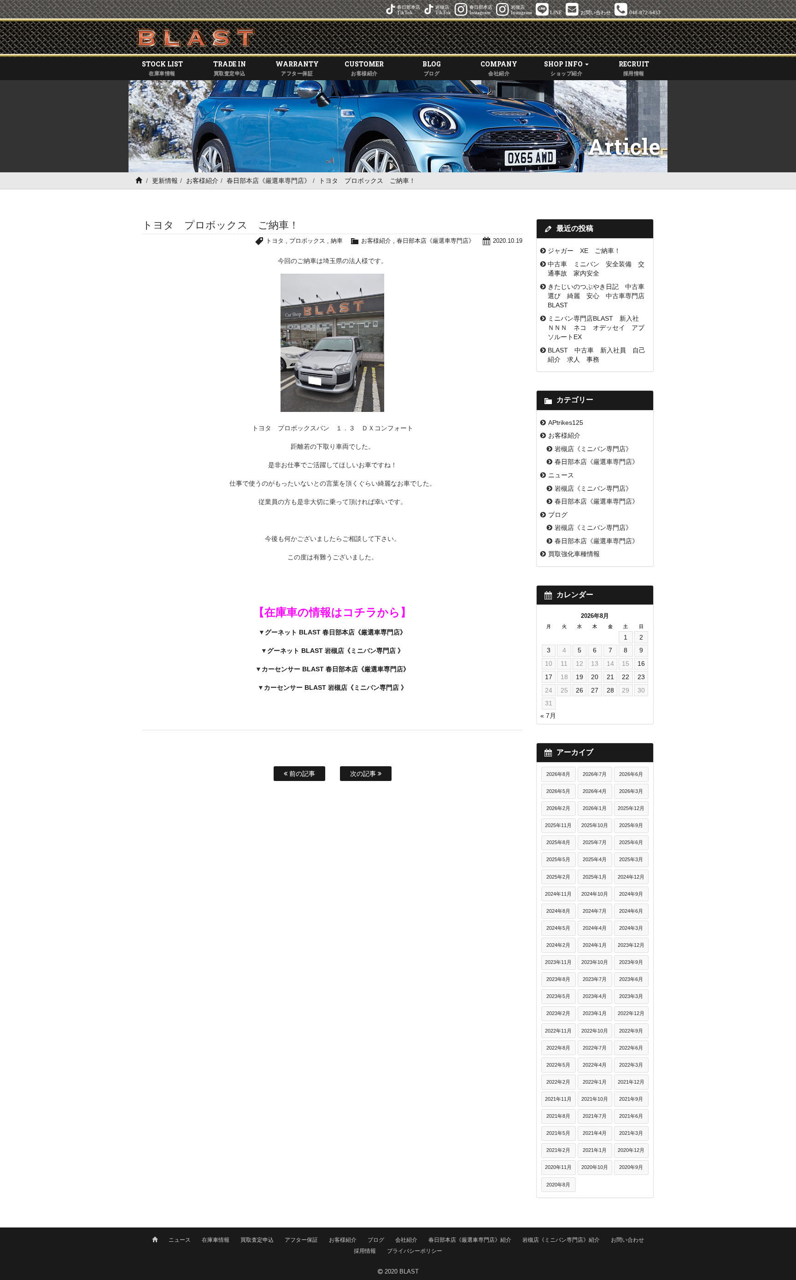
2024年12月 (631, 877)
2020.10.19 (507, 240)
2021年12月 (631, 1082)
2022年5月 (558, 1065)
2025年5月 (558, 859)
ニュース (561, 475)
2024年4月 (595, 928)
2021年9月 (631, 1099)
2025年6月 (631, 842)
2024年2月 (558, 945)
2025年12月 (631, 808)
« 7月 (548, 715)
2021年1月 (595, 1150)
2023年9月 (631, 962)
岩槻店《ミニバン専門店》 (593, 448)
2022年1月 (595, 1082)
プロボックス (307, 240)
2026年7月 (595, 774)
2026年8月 (558, 774)
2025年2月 (558, 877)
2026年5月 (558, 791)
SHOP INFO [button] (564, 67)
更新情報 (165, 180)
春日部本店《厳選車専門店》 (268, 180)
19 (579, 677)
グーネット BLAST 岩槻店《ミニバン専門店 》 (335, 650)
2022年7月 (595, 1048)
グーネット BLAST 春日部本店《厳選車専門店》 (335, 632)
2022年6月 (631, 1048)
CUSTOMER (364, 67)
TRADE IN (229, 67)
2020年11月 (558, 1167)
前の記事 (301, 773)
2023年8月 (558, 979)
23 (641, 677)
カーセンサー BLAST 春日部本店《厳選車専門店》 (336, 669)
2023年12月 (631, 945)
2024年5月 (558, 928)
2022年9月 (631, 1030)
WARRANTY (297, 67)
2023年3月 (631, 996)
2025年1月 (595, 877)
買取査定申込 (257, 1240)
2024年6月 (631, 911)
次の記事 (364, 773)
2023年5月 (558, 996)
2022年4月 (595, 1065)
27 (594, 690)
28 (610, 690)
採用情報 (365, 1251)
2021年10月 (594, 1099)
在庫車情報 (215, 1240)
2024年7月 (595, 911)
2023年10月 (594, 962)
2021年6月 (631, 1116)
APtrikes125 (565, 422)
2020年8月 (558, 1184)
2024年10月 (594, 894)
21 (610, 677)
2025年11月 (558, 825)
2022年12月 (631, 1013)
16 (641, 663)
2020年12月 (631, 1150)
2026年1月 (595, 808)
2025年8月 (558, 842)
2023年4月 (595, 996)
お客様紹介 (202, 180)
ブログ (558, 514)
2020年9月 (631, 1167)
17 (548, 677)
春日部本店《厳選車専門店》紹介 (469, 1240)
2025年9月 (631, 825)
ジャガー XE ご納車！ (584, 250)
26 (579, 690)
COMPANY (498, 67)
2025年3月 (631, 859)
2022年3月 (631, 1065)
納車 (337, 240)
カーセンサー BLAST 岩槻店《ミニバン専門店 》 (335, 687)
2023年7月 (595, 979)
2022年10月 (594, 1030)
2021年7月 (595, 1116)
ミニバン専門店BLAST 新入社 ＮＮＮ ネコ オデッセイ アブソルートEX (596, 328)
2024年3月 (631, 928)
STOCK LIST (162, 67)
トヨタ (275, 240)
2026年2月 (558, 808)
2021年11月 (558, 1099)
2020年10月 (594, 1167)
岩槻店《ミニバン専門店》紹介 (561, 1240)
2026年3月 (631, 791)
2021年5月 (558, 1133)
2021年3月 (631, 1133)
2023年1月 (595, 1013)
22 (625, 677)
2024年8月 (558, 911)
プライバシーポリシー (414, 1251)
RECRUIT (634, 67)
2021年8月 (558, 1116)
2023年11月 (558, 962)
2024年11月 (558, 894)
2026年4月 (595, 791)
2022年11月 (558, 1030)
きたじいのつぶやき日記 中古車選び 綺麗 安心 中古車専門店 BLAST (599, 296)
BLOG (431, 67)
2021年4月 (595, 1133)
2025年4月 (595, 859)
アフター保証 (301, 1240)
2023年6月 (631, 979)
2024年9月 (631, 894)
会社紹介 (406, 1240)
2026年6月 (631, 774)
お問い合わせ (627, 1240)
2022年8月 (558, 1048)
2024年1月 (595, 945)
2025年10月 (594, 825)
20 (594, 677)
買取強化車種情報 (574, 554)
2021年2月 (558, 1150)
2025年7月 (595, 842)
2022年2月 (558, 1082)
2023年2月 (558, 1013)
